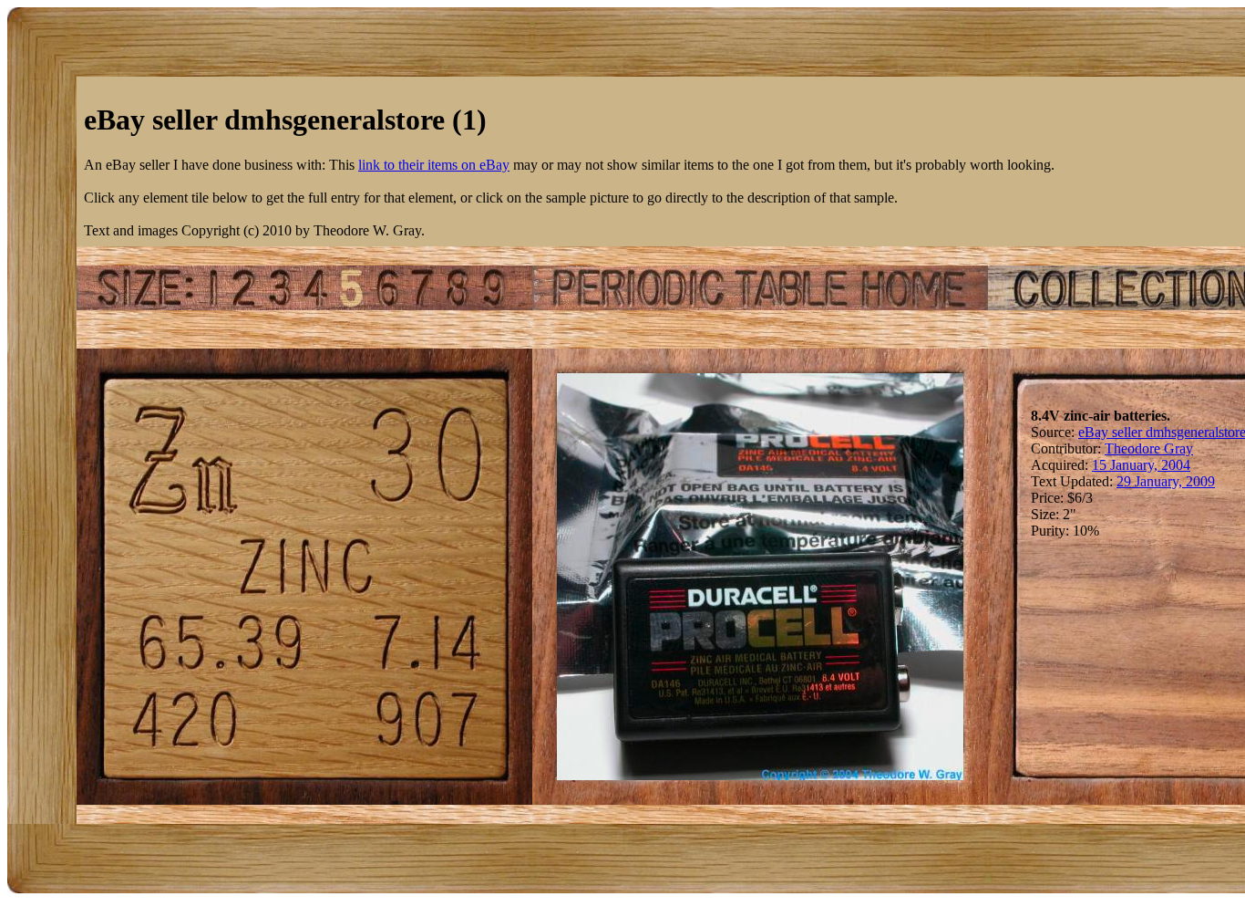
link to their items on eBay (433, 164)
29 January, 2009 (1165, 481)
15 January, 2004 (1141, 465)
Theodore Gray (1149, 448)
